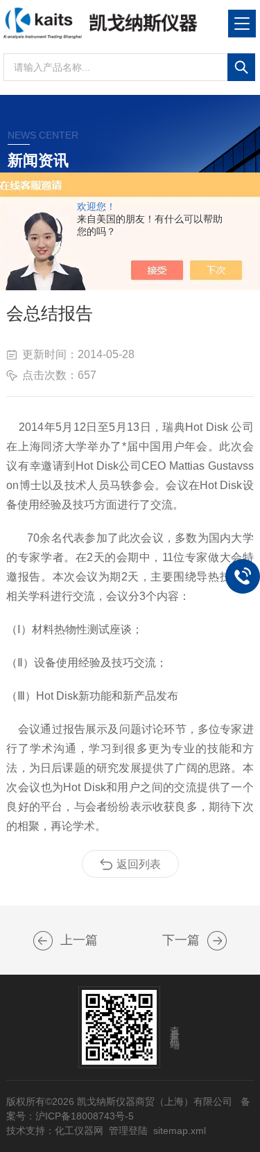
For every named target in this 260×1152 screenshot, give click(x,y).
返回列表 (138, 864)
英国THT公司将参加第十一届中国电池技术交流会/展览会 (43, 940)
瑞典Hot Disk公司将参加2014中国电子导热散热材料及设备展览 (217, 940)
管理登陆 (128, 1130)
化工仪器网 (79, 1130)
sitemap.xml (179, 1130)
